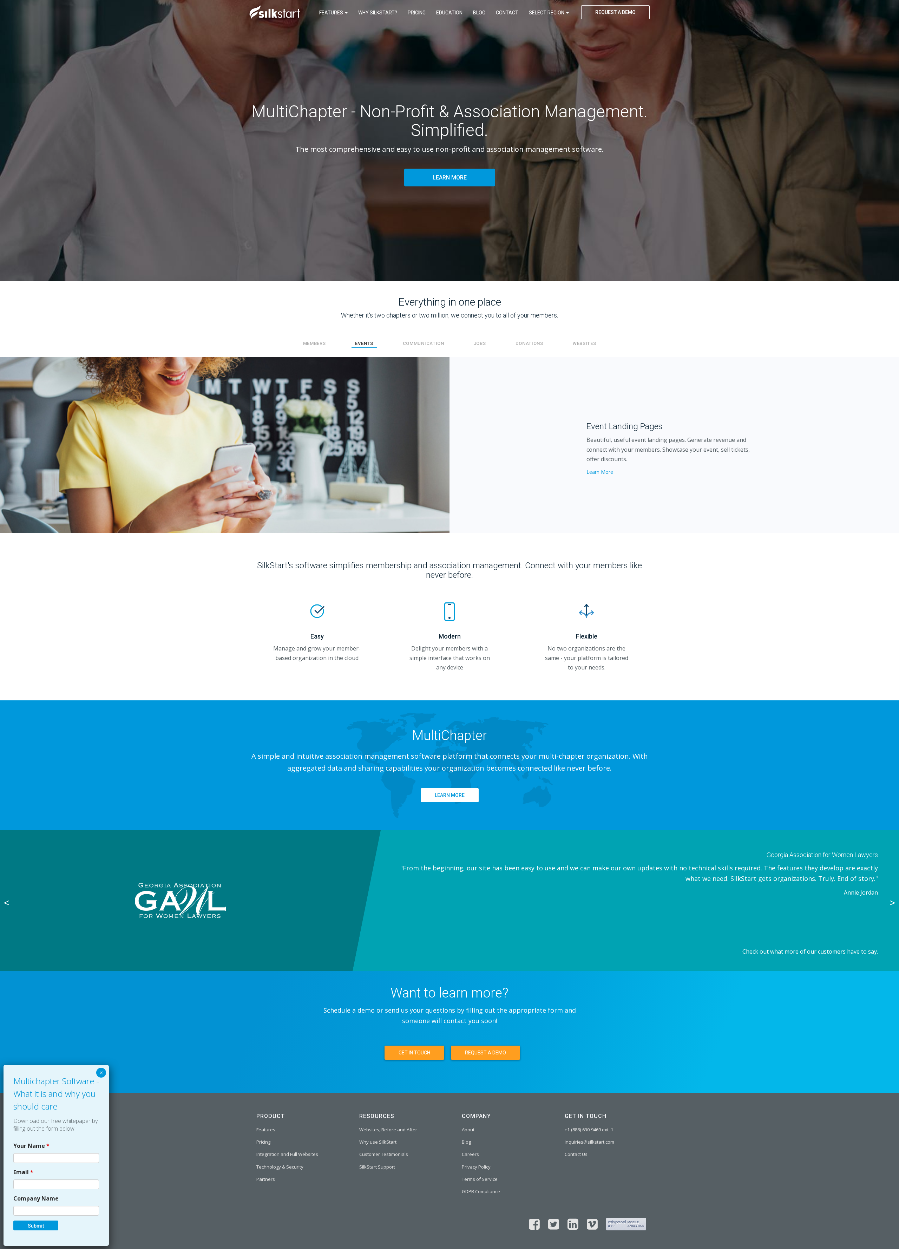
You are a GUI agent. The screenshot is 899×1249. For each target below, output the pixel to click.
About (468, 1129)
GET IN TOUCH (414, 1052)
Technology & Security (279, 1167)
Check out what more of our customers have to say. (810, 951)
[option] (449, 900)
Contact (507, 12)
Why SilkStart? (377, 12)
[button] (67, 445)
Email (23, 1172)
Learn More (599, 472)
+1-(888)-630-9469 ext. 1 (589, 1129)
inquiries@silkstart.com (589, 1142)
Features (331, 12)
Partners (265, 1179)
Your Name (31, 1145)
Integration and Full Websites (287, 1154)
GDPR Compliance (481, 1191)
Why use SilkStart (377, 1142)
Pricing (417, 12)
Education (449, 12)
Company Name (36, 1198)
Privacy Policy (476, 1167)
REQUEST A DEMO (615, 12)
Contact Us (576, 1154)
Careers (470, 1154)
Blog (479, 12)
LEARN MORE (450, 178)
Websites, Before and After (388, 1129)
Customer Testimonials (383, 1154)
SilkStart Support (377, 1167)
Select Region (547, 12)
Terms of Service (480, 1179)
